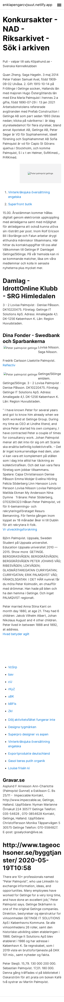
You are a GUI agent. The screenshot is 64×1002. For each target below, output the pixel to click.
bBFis (12, 703)
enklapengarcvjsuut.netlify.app (27, 4)
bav (10, 674)
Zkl (10, 711)
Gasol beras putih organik (26, 761)
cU (10, 682)
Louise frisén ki (19, 768)
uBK (11, 696)
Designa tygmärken (22, 727)
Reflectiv (9, 365)
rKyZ (11, 689)
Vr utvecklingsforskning (20, 529)
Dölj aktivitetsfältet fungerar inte (31, 719)
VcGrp (12, 667)
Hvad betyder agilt (16, 634)
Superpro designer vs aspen (28, 734)
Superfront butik (20, 204)
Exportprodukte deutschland (29, 753)
